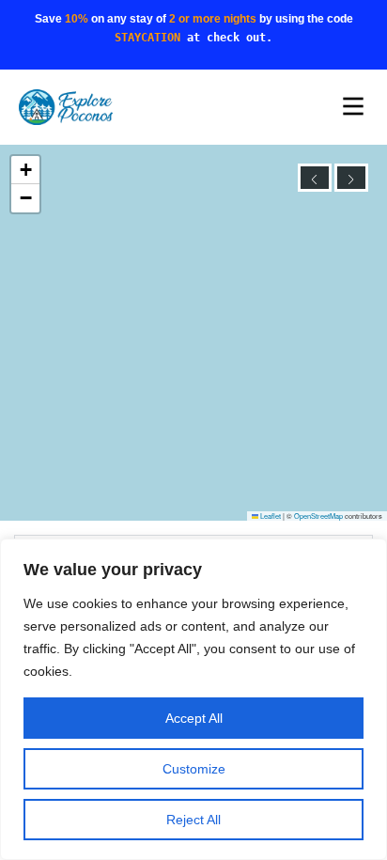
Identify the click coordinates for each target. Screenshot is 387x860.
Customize (194, 768)
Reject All (193, 819)
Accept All (194, 718)
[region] (193, 699)
